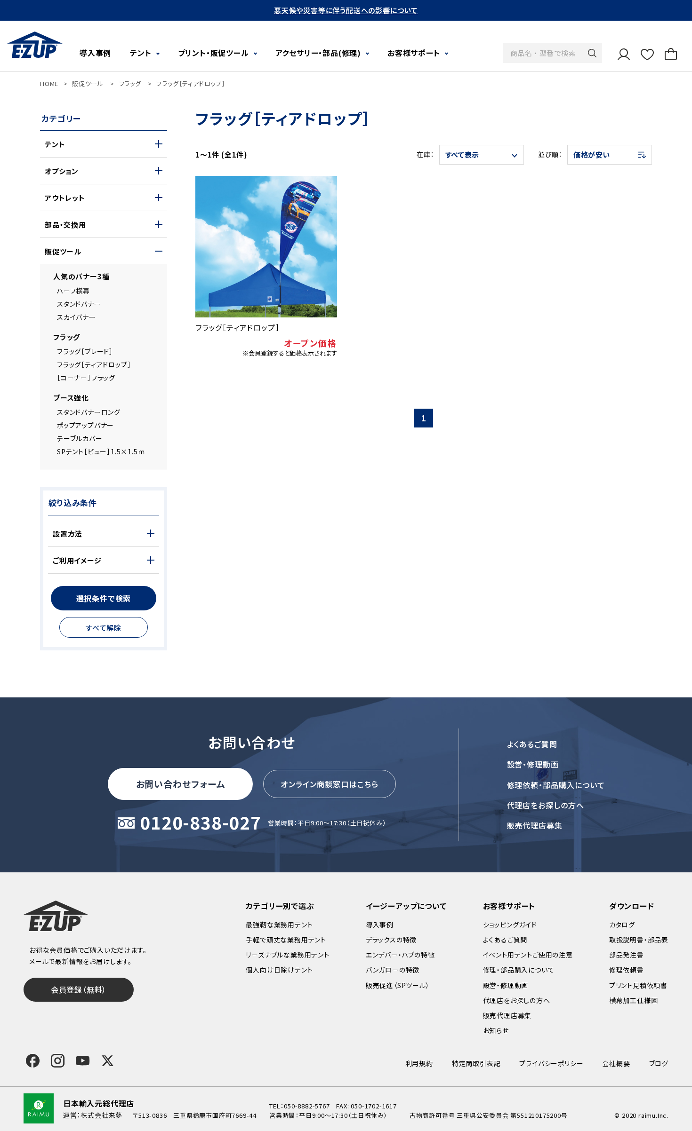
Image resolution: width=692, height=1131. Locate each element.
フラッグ (130, 83)
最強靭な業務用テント (279, 924)
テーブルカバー (80, 438)
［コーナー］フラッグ (86, 377)
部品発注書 (626, 954)
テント (55, 144)
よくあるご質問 (532, 744)
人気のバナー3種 (81, 276)
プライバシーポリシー (551, 1063)
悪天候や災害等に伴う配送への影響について (346, 10)
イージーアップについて (406, 905)
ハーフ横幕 (73, 290)
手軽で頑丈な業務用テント (286, 939)
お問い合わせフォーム (180, 783)
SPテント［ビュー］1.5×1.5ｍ (101, 451)
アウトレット (65, 198)
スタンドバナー (79, 303)
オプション (62, 171)
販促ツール (88, 83)
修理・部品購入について (519, 969)
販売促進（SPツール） (398, 985)
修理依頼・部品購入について (556, 785)
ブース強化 (71, 398)
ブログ (658, 1063)
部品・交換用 (65, 224)
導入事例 (95, 52)
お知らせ (496, 1030)
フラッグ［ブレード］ (85, 351)
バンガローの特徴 (392, 969)
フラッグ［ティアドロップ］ (190, 83)
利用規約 (419, 1063)
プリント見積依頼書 (638, 985)
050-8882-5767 (307, 1105)
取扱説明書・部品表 (638, 939)
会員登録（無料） (78, 989)
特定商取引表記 (476, 1063)
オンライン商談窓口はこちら (329, 784)
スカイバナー (76, 317)
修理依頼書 (626, 969)
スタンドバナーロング (89, 412)
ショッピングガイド (510, 924)
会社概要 (616, 1063)
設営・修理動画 (533, 764)
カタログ (622, 924)
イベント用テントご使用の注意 (528, 954)
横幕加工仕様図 (633, 1000)
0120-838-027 (200, 823)
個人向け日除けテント (279, 969)
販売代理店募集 (535, 825)
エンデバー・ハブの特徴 (400, 954)
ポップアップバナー (85, 425)
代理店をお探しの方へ (546, 805)
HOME (49, 83)
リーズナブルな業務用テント (287, 954)
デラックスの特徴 (391, 939)
